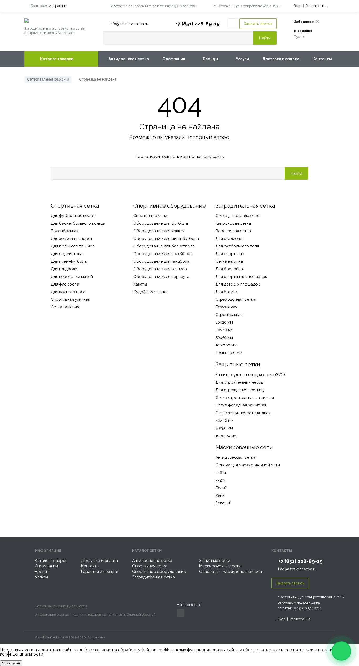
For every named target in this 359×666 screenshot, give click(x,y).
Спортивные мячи (150, 215)
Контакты (322, 59)
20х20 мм (224, 322)
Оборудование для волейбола (163, 253)
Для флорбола (65, 284)
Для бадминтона (67, 253)
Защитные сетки (238, 364)
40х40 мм (224, 329)
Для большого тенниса (73, 246)
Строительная (229, 314)
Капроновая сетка (233, 223)
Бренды (210, 59)
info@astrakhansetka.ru (297, 569)
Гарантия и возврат (100, 571)
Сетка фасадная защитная (241, 405)
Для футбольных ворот (73, 215)
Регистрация (315, 6)
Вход (297, 6)
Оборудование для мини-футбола (166, 238)
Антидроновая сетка (129, 59)
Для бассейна (229, 269)
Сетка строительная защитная (245, 397)
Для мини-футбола (69, 261)
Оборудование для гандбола (161, 261)
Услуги (242, 59)
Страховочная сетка (235, 299)
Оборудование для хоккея (159, 231)
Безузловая (226, 307)
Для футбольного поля (237, 246)
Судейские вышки (150, 291)
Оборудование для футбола (160, 223)
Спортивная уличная (70, 299)
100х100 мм (226, 345)
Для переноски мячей (72, 276)
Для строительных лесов (239, 382)
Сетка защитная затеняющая (243, 412)
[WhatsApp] (341, 651)
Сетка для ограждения (237, 215)
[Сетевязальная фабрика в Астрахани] (61, 20)
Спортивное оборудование (169, 205)
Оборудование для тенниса (160, 269)
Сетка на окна (229, 261)
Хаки (220, 495)
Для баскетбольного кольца (78, 223)
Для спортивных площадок (241, 276)
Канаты (140, 284)
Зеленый (224, 503)
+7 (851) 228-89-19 (197, 24)
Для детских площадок (238, 284)
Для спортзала (230, 253)
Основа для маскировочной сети (248, 465)
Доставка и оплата (280, 59)
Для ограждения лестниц (240, 390)
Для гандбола (64, 269)
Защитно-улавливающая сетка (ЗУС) (250, 374)
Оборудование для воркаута (161, 276)
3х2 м (220, 480)
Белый (221, 487)
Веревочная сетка (233, 231)
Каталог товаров (56, 59)
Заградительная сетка (245, 205)
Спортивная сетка (75, 205)
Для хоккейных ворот (72, 238)
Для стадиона (229, 238)
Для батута (226, 291)
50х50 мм (224, 337)
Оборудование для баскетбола (164, 246)
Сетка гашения (65, 307)
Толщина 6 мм (229, 352)
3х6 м (221, 472)
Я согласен (11, 663)
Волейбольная (65, 231)
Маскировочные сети (244, 447)
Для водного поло (68, 291)
